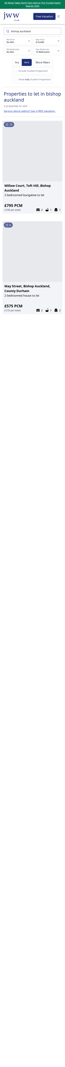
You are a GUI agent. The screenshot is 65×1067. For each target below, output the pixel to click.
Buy (17, 62)
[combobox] (32, 31)
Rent (26, 62)
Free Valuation (44, 16)
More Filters (43, 62)
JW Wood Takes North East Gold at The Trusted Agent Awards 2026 (33, 4)
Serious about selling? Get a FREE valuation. (30, 111)
